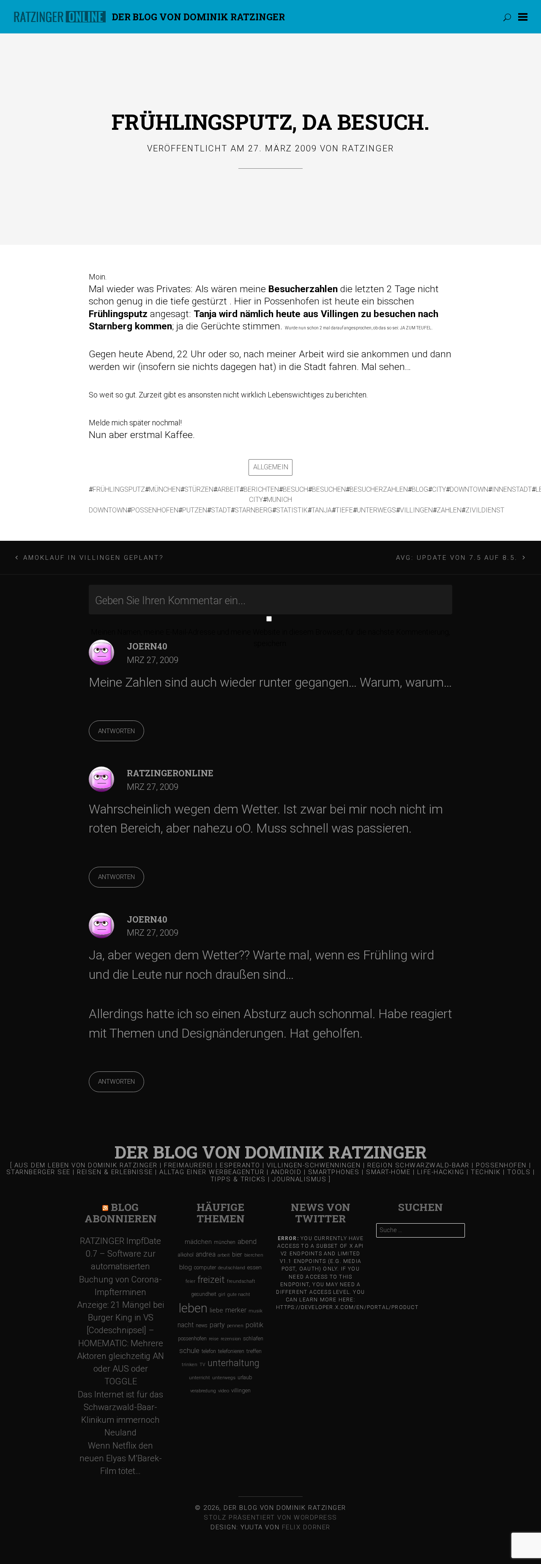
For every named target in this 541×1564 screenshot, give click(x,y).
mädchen (198, 1242)
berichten (261, 489)
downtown (469, 489)
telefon (209, 1351)
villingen (416, 510)
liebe (216, 1310)
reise (214, 1339)
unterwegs (376, 510)
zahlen (449, 510)
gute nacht (238, 1294)
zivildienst (484, 510)
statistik (292, 510)
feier (190, 1281)
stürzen (198, 489)
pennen (235, 1325)
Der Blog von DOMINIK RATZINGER (198, 17)
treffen (254, 1351)
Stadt (221, 510)
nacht (186, 1325)
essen (254, 1267)
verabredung (203, 1391)
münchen (164, 489)
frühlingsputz (119, 489)
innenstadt (512, 489)
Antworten (116, 731)
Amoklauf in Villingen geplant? (93, 558)
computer (205, 1267)
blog (420, 489)
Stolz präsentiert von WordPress (270, 1517)
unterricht (199, 1377)
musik (255, 1311)
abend (247, 1242)
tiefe (344, 510)
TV (202, 1364)
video (223, 1391)
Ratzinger (368, 148)
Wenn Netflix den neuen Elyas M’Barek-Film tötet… (120, 1458)
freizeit (211, 1279)
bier (237, 1254)
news (202, 1325)
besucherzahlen (379, 489)
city (439, 489)
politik (254, 1325)
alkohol (186, 1255)
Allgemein (270, 467)
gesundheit (203, 1294)
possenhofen (154, 510)
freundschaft (241, 1281)
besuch (295, 489)
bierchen (253, 1255)
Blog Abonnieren (121, 1212)
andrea (206, 1254)
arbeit (228, 489)
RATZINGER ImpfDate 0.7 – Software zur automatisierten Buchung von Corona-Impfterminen (120, 1266)
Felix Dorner (306, 1527)
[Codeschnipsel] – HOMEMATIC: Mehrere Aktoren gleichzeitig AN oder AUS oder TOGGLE (120, 1355)
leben (193, 1308)
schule (189, 1351)
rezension (231, 1339)
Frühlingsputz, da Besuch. (270, 121)
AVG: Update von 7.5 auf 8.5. (457, 558)
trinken (189, 1364)
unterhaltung (234, 1363)
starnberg (253, 510)
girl (222, 1294)
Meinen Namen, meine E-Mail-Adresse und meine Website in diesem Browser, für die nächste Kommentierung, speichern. (270, 637)
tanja (321, 510)
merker (235, 1310)
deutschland (231, 1268)
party (217, 1325)
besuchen (329, 489)
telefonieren (231, 1351)
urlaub (245, 1377)
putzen (194, 510)
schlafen (253, 1338)
